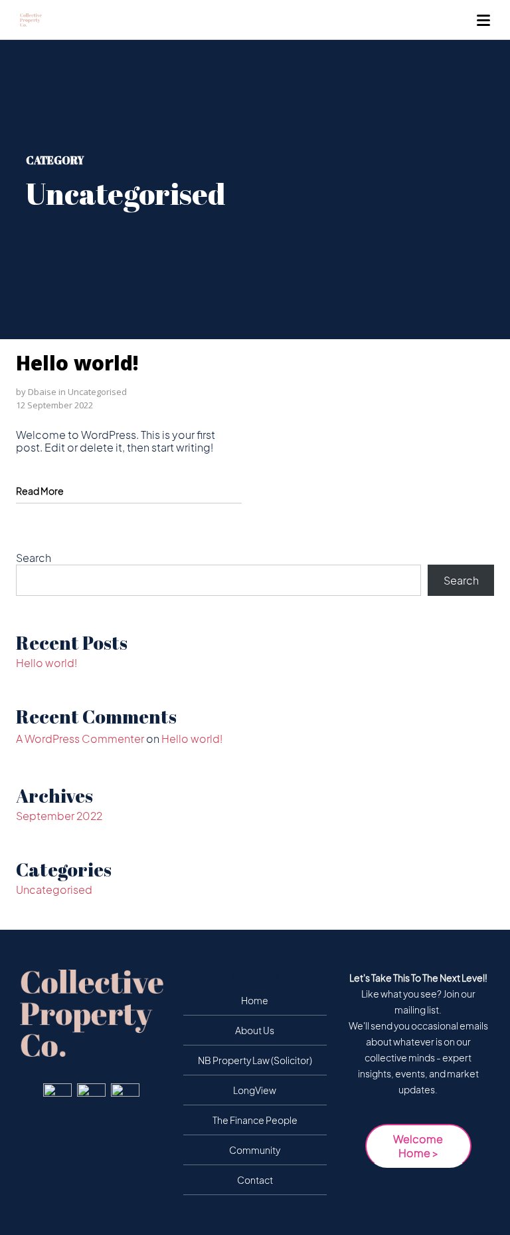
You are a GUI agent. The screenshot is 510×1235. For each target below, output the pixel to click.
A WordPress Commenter (80, 739)
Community (254, 1150)
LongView (254, 1090)
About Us (254, 1030)
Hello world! (77, 362)
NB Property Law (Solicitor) (255, 1060)
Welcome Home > (418, 1146)
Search (33, 558)
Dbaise (42, 392)
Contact (255, 1180)
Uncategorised (97, 392)
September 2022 (59, 816)
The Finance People (255, 1120)
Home (254, 1000)
